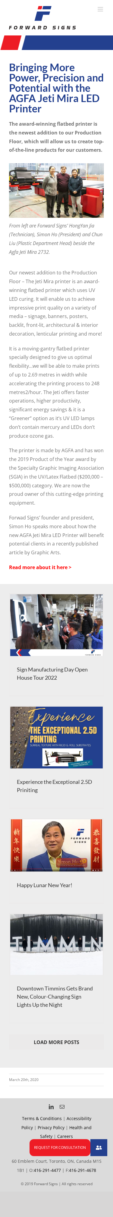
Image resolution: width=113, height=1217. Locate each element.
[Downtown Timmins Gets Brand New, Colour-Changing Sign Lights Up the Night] (56, 944)
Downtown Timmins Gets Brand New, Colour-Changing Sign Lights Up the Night (55, 996)
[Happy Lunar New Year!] (56, 845)
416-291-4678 (82, 1170)
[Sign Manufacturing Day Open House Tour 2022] (56, 625)
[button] (98, 1147)
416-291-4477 (47, 1170)
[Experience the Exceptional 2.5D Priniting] (56, 738)
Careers (65, 1136)
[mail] (62, 1106)
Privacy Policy (51, 1127)
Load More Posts (56, 1042)
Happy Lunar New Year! (44, 885)
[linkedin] (51, 1106)
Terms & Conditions (42, 1118)
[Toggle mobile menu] (101, 9)
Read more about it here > (40, 567)
